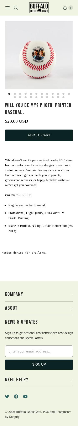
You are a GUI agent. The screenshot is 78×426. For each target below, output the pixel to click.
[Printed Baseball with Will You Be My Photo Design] (39, 55)
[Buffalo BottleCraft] (39, 7)
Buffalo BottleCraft (28, 412)
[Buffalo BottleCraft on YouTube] (27, 396)
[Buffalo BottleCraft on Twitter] (9, 396)
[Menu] (7, 8)
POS (46, 412)
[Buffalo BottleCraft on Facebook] (18, 396)
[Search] (16, 8)
